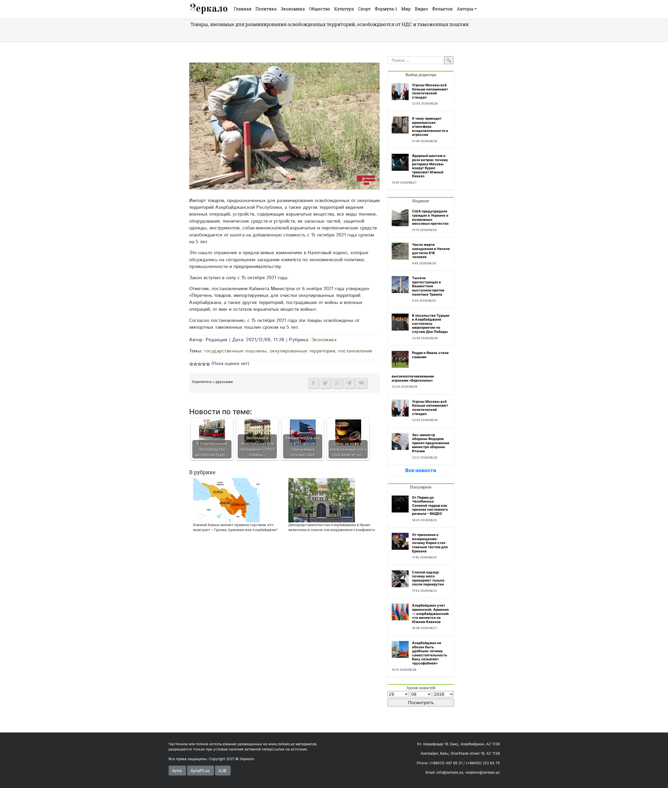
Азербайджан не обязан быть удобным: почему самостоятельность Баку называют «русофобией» (429, 653)
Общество (319, 8)
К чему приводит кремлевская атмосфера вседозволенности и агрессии (430, 126)
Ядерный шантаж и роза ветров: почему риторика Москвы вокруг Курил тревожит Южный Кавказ (430, 166)
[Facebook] (313, 382)
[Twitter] (325, 382)
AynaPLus (200, 770)
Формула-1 (386, 8)
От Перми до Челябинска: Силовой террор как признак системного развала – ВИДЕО (430, 505)
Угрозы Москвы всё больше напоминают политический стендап (430, 91)
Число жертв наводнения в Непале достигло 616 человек (431, 250)
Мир (406, 8)
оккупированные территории (302, 351)
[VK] (361, 382)
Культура (344, 8)
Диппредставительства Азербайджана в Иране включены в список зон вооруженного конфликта (331, 527)
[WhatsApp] (337, 382)
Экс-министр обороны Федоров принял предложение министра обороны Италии (430, 443)
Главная (242, 8)
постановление (355, 351)
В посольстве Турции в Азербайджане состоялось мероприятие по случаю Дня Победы (430, 323)
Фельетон (442, 8)
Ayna (177, 770)
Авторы (465, 8)
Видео (421, 8)
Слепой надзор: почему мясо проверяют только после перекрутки (428, 578)
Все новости (420, 470)
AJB (222, 770)
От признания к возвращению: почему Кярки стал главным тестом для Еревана (430, 543)
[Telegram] (349, 382)
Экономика (293, 8)
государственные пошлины (235, 351)
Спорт (364, 8)
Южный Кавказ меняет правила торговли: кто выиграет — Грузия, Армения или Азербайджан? (235, 527)
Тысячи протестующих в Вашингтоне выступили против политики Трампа (428, 286)
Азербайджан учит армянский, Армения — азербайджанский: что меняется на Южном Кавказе (430, 613)
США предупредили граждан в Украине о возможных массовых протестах (430, 217)
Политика (266, 8)
